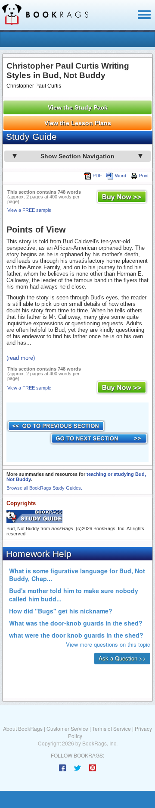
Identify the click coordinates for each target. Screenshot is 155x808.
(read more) (20, 358)
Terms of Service (111, 728)
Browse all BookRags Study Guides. (44, 487)
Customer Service (67, 728)
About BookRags (23, 728)
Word (120, 175)
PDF (97, 175)
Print (144, 175)
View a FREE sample (29, 210)
